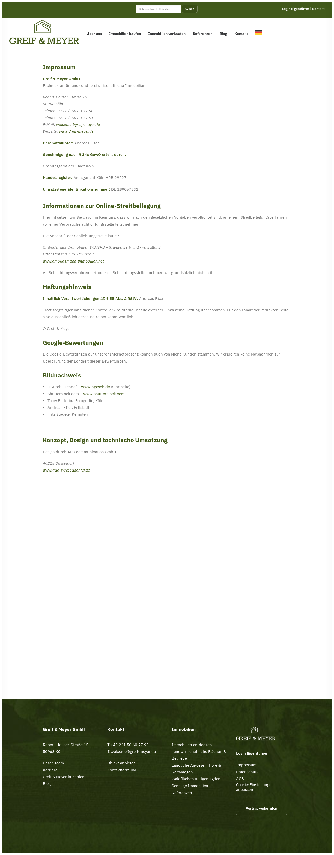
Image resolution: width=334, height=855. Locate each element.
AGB (240, 778)
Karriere (50, 769)
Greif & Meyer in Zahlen (64, 776)
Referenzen (202, 33)
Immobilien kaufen (125, 33)
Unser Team (53, 762)
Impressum (246, 764)
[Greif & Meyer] (44, 32)
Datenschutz (247, 771)
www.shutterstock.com (103, 393)
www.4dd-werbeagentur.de (66, 470)
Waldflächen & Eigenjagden (196, 778)
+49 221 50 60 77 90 (130, 744)
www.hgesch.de (95, 386)
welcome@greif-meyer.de (78, 124)
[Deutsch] (260, 32)
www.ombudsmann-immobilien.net (73, 261)
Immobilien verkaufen (167, 33)
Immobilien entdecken (192, 744)
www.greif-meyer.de (76, 131)
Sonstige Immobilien (190, 785)
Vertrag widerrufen (261, 808)
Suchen (189, 8)
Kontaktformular (121, 769)
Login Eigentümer (295, 9)
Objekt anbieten (121, 762)
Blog (223, 33)
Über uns (94, 33)
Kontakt (318, 9)
